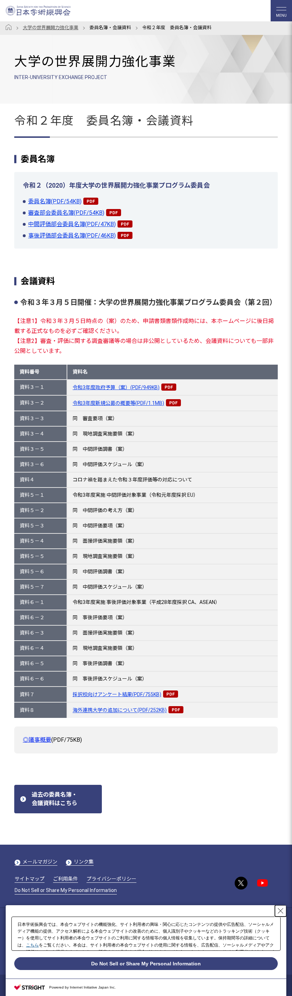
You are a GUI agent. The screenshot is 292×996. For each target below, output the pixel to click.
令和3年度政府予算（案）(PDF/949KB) (116, 387)
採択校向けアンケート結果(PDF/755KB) (117, 694)
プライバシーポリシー (111, 879)
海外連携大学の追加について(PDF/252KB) (120, 710)
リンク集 (84, 862)
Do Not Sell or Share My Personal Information (66, 890)
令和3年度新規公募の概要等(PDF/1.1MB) (118, 403)
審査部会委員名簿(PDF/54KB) (66, 212)
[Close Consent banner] (280, 911)
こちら (32, 945)
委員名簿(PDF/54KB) (55, 201)
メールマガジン (39, 862)
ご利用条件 (65, 879)
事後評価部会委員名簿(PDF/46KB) (72, 235)
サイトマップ (30, 879)
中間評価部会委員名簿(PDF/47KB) (72, 224)
